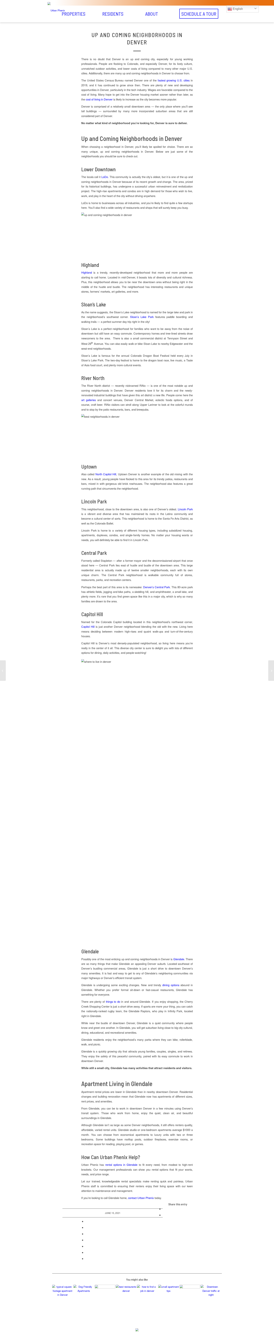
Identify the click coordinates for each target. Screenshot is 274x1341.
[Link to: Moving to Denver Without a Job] (147, 1295)
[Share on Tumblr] (86, 1240)
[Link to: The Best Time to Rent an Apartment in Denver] (62, 1295)
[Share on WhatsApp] (86, 1221)
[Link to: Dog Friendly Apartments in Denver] (83, 1295)
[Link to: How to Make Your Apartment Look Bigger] (168, 1295)
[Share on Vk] (86, 1246)
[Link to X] (132, 1335)
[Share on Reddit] (86, 1252)
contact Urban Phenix (141, 1198)
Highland (86, 272)
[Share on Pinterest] (86, 1227)
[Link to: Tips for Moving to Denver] (211, 1295)
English (237, 8)
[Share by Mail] (86, 1258)
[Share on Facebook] (164, 1209)
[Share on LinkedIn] (86, 1234)
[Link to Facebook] (141, 1335)
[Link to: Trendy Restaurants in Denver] (126, 1295)
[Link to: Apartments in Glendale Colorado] (189, 1295)
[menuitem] (73, 13)
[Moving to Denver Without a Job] (3, 670)
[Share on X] (164, 1215)
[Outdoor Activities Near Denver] (271, 670)
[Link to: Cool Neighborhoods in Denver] (105, 1295)
